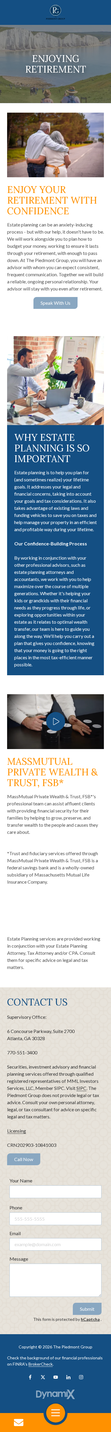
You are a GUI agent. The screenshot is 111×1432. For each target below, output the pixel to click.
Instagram (81, 1377)
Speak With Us (55, 303)
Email (15, 1233)
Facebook (30, 1377)
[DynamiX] (55, 1394)
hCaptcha (90, 1319)
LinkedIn (68, 1377)
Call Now (23, 1159)
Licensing (16, 1131)
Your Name (20, 1180)
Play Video (55, 721)
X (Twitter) (43, 1377)
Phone (15, 1207)
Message (18, 1259)
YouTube (56, 1377)
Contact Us (19, 1422)
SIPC (81, 1088)
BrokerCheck (40, 1363)
